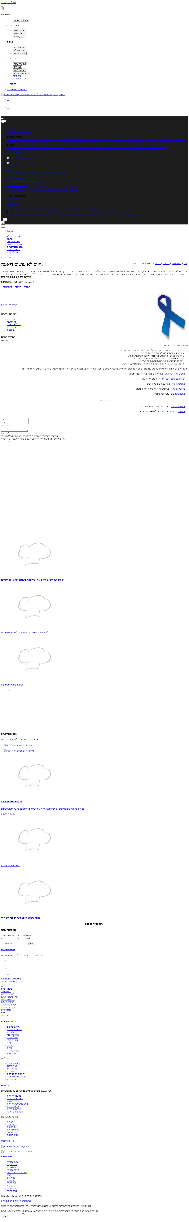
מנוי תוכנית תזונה (8, 1004)
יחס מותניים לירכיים (16, 188)
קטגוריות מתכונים (7, 1021)
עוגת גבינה (11, 1167)
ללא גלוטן (11, 1053)
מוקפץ (110, 139)
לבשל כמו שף (90, 214)
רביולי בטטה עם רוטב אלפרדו (172, 378)
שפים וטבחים (13, 1129)
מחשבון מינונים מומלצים (46, 191)
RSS (3, 1012)
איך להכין (123, 209)
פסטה (98, 139)
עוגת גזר (181, 411)
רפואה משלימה (79, 209)
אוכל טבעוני (12, 1040)
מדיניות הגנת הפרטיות (11, 1213)
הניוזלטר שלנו (8, 929)
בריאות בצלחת (133, 214)
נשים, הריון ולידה (48, 209)
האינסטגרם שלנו (14, 236)
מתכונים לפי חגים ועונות (32, 147)
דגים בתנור (12, 1191)
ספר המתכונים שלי (142, 147)
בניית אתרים (25, 1201)
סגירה (4, 1217)
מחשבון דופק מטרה (34, 188)
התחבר (11, 84)
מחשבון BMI (13, 191)
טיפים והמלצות (33, 209)
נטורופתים (11, 1127)
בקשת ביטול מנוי (8, 1007)
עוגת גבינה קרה (178, 383)
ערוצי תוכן (11, 206)
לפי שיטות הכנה (14, 147)
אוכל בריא (70, 147)
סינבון (9, 239)
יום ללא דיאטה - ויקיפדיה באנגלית (14, 327)
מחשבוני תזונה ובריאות (17, 185)
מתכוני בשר (79, 139)
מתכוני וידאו (127, 147)
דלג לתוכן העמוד (8, 2)
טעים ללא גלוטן (120, 214)
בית (185, 263)
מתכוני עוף (90, 139)
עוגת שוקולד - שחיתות (175, 373)
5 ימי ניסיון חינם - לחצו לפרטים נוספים (24, 180)
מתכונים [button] (27, 134)
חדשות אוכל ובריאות (16, 209)
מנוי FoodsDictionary (17, 89)
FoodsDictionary (8, 949)
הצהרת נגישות (19, 78)
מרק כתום (11, 1180)
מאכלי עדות (59, 147)
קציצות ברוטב (13, 241)
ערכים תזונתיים (47, 172)
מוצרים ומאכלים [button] (29, 167)
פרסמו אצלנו (6, 989)
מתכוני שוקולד (13, 1050)
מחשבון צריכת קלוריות (68, 191)
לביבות (10, 1185)
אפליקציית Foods (15, 152)
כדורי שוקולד (13, 1169)
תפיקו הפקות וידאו (9, 1201)
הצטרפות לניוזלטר (15, 244)
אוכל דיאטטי (81, 147)
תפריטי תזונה (60, 172)
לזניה (9, 1175)
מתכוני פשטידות (167, 139)
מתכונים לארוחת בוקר (17, 1172)
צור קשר (17, 76)
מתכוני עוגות (153, 139)
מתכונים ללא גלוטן (47, 139)
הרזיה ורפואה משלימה (27, 214)
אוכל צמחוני (142, 139)
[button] (15, 134)
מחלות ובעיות (93, 209)
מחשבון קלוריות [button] (28, 175)
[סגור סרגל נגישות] (2, 8)
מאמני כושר (12, 1132)
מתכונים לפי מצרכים (97, 147)
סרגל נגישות (12, 252)
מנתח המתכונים (158, 147)
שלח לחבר (7, 287)
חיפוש (10, 231)
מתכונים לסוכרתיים (29, 139)
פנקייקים (11, 1177)
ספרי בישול (49, 147)
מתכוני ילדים (68, 139)
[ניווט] (2, 118)
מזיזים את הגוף (44, 214)
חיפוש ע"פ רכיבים (31, 172)
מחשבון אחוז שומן (27, 191)
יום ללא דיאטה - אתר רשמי (14, 320)
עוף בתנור (11, 1183)
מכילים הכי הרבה (15, 172)
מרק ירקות (12, 1164)
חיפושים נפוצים (6, 1156)
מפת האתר (6, 991)
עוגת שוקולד (12, 1162)
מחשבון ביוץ (12, 201)
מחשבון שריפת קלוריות (54, 188)
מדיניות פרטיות (8, 999)
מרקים (59, 139)
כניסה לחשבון (15, 128)
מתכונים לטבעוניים (127, 139)
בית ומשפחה (112, 209)
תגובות (27, 287)
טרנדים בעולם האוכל (16, 1076)
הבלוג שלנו (6, 1010)
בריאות (103, 209)
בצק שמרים (12, 1188)
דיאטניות (11, 1121)
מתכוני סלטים (181, 139)
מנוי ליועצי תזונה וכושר (11, 981)
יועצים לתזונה (13, 1135)
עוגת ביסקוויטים (178, 393)
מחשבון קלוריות (72, 188)
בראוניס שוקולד (178, 388)
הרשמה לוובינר (13, 249)
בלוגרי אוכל (12, 1124)
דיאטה (158, 263)
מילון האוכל (12, 170)
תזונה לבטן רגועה (75, 214)
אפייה (116, 139)
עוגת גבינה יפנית (178, 406)
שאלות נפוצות (7, 994)
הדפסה (18, 287)
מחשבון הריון (13, 198)
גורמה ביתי (12, 214)
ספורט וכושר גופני (64, 209)
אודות (3, 986)
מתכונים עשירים (114, 147)
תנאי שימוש (13, 996)
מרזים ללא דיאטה (59, 214)
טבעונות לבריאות (104, 214)
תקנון (3, 996)
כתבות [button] (16, 204)
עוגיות (104, 139)
